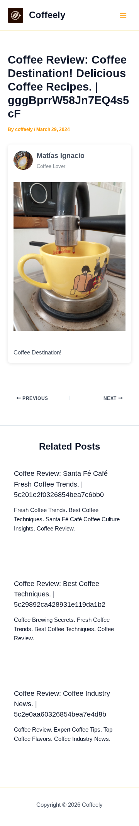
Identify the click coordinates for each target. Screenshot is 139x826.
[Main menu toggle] (123, 15)
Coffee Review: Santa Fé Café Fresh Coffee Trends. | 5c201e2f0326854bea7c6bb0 (61, 484)
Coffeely (47, 15)
